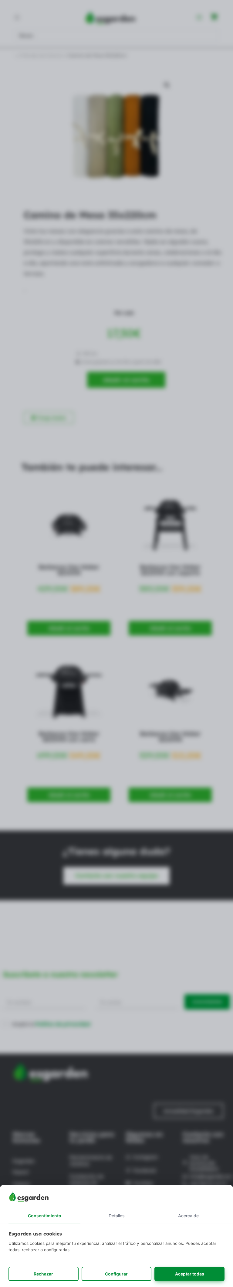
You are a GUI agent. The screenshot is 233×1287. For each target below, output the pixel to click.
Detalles (117, 1215)
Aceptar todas (189, 1273)
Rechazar (43, 1273)
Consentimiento (44, 1215)
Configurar (116, 1273)
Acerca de (188, 1215)
